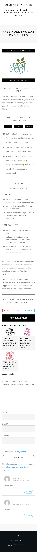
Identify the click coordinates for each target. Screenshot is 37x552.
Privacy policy (16, 549)
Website (5, 436)
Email (5, 424)
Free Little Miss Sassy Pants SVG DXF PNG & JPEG (26, 343)
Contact (24, 549)
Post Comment (18, 457)
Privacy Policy (20, 451)
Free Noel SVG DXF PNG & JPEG (18, 33)
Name (5, 412)
